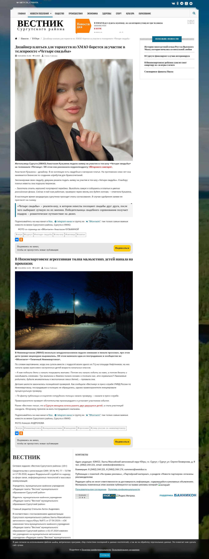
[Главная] (16, 39)
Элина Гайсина (50, 56)
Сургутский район (104, 27)
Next (192, 21)
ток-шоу (59, 234)
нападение (70, 428)
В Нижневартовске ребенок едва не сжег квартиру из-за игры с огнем (165, 64)
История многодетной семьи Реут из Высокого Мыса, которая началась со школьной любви (169, 48)
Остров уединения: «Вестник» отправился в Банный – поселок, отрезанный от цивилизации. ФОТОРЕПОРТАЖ (140, 31)
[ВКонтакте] (17, 239)
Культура (130, 13)
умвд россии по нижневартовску (109, 428)
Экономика (92, 13)
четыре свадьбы (44, 234)
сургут (29, 234)
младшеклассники (53, 428)
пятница (71, 234)
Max (50, 221)
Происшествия (76, 13)
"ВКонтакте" (95, 221)
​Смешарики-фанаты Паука (158, 71)
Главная (22, 13)
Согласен (104, 555)
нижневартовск (33, 428)
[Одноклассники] (21, 239)
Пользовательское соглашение (90, 489)
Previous (189, 21)
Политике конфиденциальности (96, 550)
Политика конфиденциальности (124, 489)
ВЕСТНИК (40, 24)
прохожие (84, 428)
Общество (59, 13)
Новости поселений (39, 13)
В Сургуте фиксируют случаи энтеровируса (167, 55)
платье (81, 234)
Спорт (118, 13)
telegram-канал (65, 221)
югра (19, 234)
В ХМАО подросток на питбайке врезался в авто (117, 20)
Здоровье (106, 13)
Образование (145, 13)
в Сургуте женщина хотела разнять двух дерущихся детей (73, 405)
